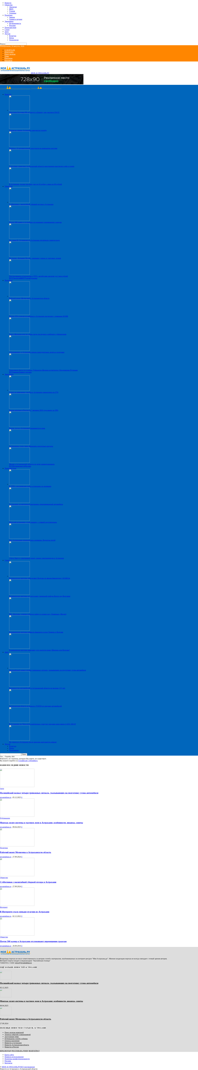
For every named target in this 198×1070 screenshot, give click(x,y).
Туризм (12, 11)
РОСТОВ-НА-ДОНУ (20, 1051)
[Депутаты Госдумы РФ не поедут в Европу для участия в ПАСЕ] (19, 110)
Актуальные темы (12, 1037)
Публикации (5, 818)
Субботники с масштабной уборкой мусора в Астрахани (31, 204)
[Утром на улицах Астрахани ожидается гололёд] (19, 128)
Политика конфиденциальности (17, 1059)
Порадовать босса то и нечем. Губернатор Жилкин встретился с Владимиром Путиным (43, 370)
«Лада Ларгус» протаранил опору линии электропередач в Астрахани (36, 558)
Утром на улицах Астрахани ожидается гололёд (28, 130)
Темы (7, 56)
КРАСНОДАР (5, 1051)
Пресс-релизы (10, 54)
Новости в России (12, 1047)
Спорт (7, 30)
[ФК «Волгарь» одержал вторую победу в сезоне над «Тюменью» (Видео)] (19, 612)
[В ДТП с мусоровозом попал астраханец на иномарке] (19, 484)
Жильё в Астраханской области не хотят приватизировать (32, 464)
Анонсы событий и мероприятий (18, 1035)
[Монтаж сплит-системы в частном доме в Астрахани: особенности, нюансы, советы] (17, 816)
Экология (13, 7)
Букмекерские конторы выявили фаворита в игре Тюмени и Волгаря (36, 632)
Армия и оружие (15, 19)
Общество (8, 5)
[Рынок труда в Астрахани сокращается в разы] (19, 426)
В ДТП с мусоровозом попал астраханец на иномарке (30, 486)
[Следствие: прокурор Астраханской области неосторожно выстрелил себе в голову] (19, 164)
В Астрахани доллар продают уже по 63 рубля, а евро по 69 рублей (35, 184)
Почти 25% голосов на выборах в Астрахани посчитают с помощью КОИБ (38, 316)
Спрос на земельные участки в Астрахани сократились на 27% (33, 392)
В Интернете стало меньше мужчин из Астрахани (24, 912)
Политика (8, 15)
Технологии (14, 40)
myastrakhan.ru (5, 797)
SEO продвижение (27, 1067)
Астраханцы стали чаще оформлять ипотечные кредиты (31, 446)
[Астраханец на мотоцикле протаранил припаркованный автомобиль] (19, 502)
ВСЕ (11, 278)
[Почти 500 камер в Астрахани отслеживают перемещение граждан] (19, 220)
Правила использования (14, 1057)
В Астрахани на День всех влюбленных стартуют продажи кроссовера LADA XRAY (42, 724)
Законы (12, 17)
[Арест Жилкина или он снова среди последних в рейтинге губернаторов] (19, 332)
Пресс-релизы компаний (14, 1032)
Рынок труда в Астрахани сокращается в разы (27, 428)
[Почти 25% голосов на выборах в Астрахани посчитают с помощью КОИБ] (19, 314)
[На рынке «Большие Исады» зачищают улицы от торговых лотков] (19, 256)
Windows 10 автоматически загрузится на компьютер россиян (33, 148)
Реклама (12, 25)
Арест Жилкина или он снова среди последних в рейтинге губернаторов (37, 334)
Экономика (9, 21)
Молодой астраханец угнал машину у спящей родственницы (33, 522)
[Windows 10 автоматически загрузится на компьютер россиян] (19, 146)
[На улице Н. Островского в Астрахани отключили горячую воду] (19, 238)
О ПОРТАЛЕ (10, 50)
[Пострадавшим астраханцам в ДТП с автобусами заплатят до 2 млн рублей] (19, 274)
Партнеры (8, 58)
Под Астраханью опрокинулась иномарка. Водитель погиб (32, 540)
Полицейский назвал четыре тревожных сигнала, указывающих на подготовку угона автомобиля (47, 670)
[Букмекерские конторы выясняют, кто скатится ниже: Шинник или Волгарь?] (19, 648)
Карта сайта (9, 1055)
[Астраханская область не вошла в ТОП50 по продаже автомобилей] (19, 704)
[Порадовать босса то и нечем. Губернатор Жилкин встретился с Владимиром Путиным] (19, 368)
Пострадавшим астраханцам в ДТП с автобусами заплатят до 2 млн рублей (38, 276)
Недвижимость (15, 23)
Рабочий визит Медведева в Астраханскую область (29, 298)
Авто (7, 32)
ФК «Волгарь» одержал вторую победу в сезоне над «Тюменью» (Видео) (37, 614)
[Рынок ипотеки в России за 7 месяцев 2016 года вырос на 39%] (19, 408)
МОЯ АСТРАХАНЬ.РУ (11, 1067)
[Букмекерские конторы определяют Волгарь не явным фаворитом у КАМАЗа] (19, 576)
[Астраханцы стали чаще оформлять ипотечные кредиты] (19, 444)
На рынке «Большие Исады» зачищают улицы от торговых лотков (35, 258)
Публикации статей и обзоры (16, 1039)
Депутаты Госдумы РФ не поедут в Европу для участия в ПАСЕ (34, 112)
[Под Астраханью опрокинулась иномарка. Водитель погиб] (19, 538)
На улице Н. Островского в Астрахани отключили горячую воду (34, 240)
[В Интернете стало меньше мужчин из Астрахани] (17, 905)
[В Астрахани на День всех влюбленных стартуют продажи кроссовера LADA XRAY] (19, 722)
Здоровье (12, 13)
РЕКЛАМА (9, 52)
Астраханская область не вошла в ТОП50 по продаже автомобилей (35, 706)
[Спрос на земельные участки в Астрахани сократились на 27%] (19, 390)
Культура (12, 36)
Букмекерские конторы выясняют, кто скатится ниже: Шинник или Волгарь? (39, 650)
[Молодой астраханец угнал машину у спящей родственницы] (19, 520)
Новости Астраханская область (17, 1045)
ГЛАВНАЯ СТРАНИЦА (28, 761)
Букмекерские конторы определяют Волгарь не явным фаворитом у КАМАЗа (39, 578)
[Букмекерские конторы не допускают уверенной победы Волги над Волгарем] (19, 594)
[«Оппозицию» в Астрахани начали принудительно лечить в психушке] (19, 350)
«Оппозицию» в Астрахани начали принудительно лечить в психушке (36, 352)
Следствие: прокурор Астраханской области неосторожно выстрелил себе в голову (41, 166)
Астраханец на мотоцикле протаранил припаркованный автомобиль (36, 504)
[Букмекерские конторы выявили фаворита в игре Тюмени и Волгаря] (19, 630)
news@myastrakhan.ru (23, 963)
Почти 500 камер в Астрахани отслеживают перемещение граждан (35, 222)
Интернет (4, 907)
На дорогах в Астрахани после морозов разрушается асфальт (33, 742)
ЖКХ (11, 9)
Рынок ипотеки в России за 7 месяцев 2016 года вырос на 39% (33, 410)
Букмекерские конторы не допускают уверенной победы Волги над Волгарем (39, 596)
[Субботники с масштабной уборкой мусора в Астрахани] (19, 202)
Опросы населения (12, 1041)
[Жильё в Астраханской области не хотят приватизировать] (19, 462)
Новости (8, 3)
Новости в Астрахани (13, 1043)
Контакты (8, 60)
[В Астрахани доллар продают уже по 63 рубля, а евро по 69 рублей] (19, 182)
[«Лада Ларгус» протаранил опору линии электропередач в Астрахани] (19, 556)
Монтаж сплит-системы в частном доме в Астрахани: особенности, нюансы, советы (41, 822)
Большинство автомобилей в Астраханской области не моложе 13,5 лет (37, 688)
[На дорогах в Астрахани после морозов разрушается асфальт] (19, 740)
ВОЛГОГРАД (34, 1051)
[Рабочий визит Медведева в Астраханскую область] (19, 296)
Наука (11, 38)
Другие (7, 34)
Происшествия (10, 28)
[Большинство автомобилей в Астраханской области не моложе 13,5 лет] (19, 686)
